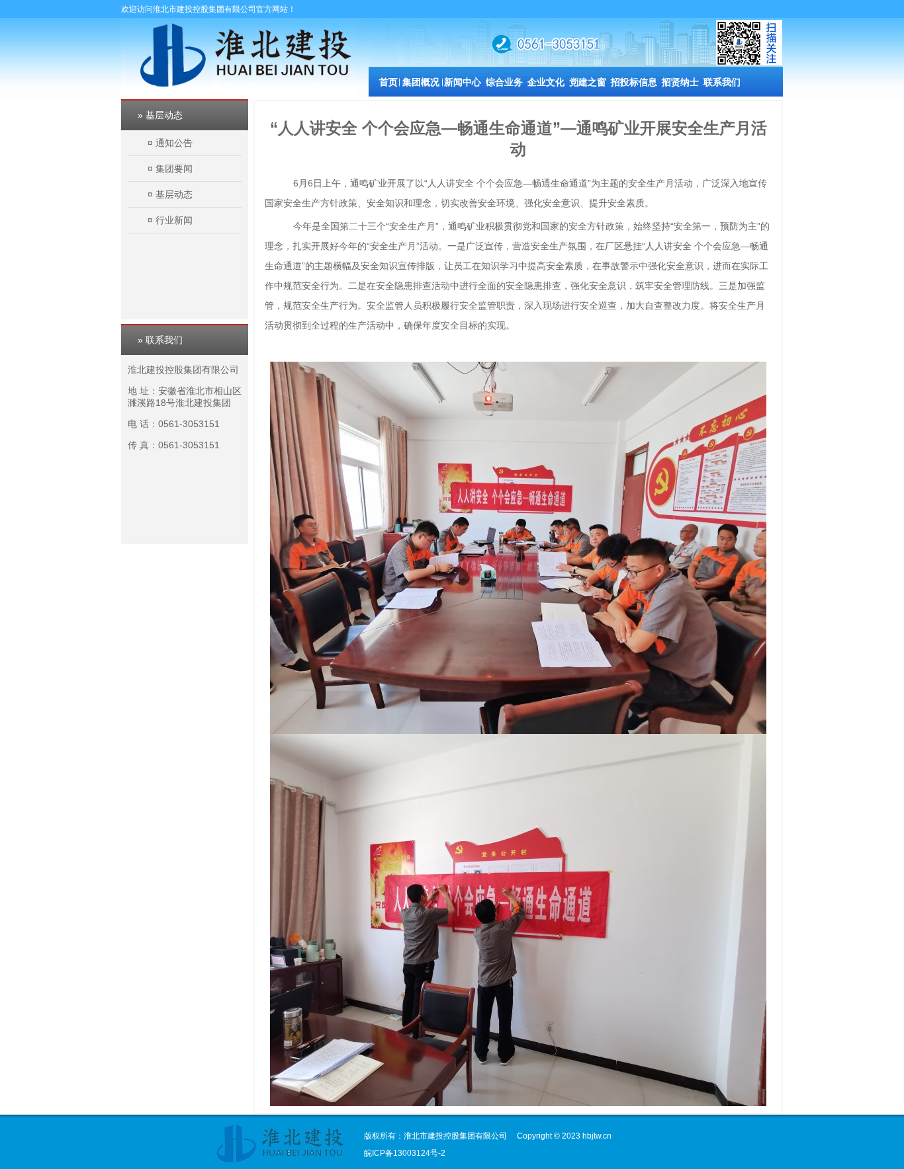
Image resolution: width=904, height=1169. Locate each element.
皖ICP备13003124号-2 (404, 1153)
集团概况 (420, 82)
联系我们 (722, 82)
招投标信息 (634, 82)
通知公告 (174, 143)
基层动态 (174, 194)
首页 (388, 82)
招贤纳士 (680, 82)
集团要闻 (174, 168)
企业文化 (546, 82)
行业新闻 (174, 220)
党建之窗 (587, 82)
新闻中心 (462, 82)
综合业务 (504, 82)
